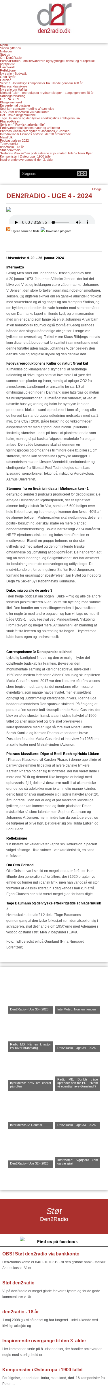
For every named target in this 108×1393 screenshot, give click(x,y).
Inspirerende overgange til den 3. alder (27, 159)
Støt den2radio (10, 150)
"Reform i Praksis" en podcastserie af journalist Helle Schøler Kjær (46, 153)
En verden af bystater (15, 105)
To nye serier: (9, 143)
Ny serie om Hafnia (13, 89)
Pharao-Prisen (10, 121)
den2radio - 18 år (12, 147)
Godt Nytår (8, 76)
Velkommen (54, 18)
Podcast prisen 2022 (14, 140)
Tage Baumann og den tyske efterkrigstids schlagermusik (40, 118)
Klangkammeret (11, 102)
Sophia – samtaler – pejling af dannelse (27, 108)
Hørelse (5, 80)
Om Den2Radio (11, 57)
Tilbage (97, 189)
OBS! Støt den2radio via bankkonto (24, 112)
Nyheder (6, 51)
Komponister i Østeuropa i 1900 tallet (25, 156)
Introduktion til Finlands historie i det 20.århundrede (35, 134)
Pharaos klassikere (13, 86)
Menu (4, 45)
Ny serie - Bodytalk (13, 73)
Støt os (5, 54)
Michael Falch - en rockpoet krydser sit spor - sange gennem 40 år (47, 92)
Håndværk (7, 67)
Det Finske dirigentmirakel (18, 115)
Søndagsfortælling (12, 96)
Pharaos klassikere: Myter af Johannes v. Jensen (34, 131)
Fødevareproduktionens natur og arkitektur (30, 127)
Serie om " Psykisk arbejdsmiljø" (22, 124)
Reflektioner (8, 70)
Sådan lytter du (10, 48)
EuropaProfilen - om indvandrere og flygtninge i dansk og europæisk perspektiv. (47, 62)
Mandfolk (6, 137)
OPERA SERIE (10, 99)
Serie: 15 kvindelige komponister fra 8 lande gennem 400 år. (41, 83)
